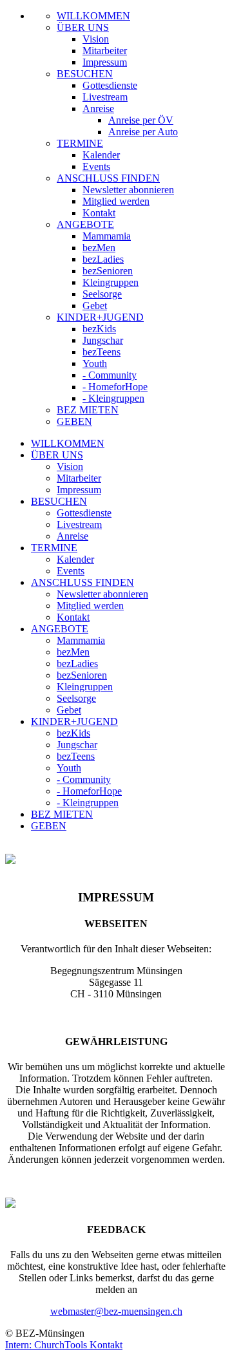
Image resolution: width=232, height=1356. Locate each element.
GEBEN (74, 421)
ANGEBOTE (85, 224)
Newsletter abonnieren (128, 189)
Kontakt (98, 212)
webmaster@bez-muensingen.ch (116, 1311)
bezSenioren (107, 270)
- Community (109, 375)
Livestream (105, 96)
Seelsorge (102, 293)
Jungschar (102, 340)
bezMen (98, 247)
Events (96, 166)
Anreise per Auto (143, 131)
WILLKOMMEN (93, 15)
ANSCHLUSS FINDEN (108, 178)
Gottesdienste (109, 85)
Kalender (101, 154)
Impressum (104, 62)
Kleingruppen (110, 282)
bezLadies (103, 259)
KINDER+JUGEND (100, 317)
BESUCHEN (85, 73)
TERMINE (80, 143)
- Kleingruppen (113, 398)
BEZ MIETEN (88, 409)
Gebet (94, 305)
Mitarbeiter (104, 50)
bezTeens (101, 351)
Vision (95, 38)
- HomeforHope (115, 386)
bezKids (99, 328)
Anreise (98, 108)
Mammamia (106, 236)
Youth (94, 363)
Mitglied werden (116, 201)
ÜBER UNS (83, 27)
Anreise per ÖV (140, 120)
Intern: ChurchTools (47, 1344)
